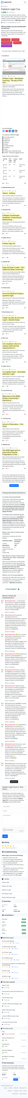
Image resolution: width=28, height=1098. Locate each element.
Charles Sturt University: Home (12, 151)
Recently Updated (9, 982)
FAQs (20, 1091)
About (5, 1088)
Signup (15, 1079)
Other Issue (17, 43)
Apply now (7, 140)
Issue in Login (6, 40)
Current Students (9, 146)
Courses (6, 142)
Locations (6, 147)
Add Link (16, 1088)
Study (5, 149)
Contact (10, 1088)
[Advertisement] (14, 112)
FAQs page (18, 875)
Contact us (7, 139)
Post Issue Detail (6, 46)
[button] (18, 589)
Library (6, 144)
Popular (10, 1091)
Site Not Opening (6, 43)
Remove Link (23, 1088)
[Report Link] (25, 183)
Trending (15, 1091)
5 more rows (5, 552)
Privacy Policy (23, 1093)
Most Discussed (8, 938)
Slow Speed (15, 40)
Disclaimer (15, 1093)
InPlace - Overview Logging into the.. (14, 152)
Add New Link (14, 485)
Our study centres (9, 137)
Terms (25, 1091)
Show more (14, 781)
